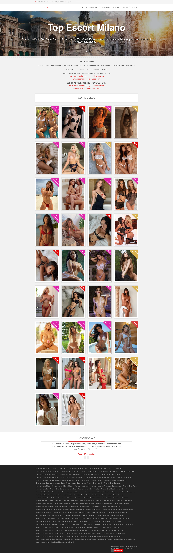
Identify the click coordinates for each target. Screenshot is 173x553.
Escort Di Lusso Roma (59, 468)
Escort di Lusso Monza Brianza (108, 471)
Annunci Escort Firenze (65, 486)
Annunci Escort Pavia (71, 501)
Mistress (125, 7)
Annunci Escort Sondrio (43, 509)
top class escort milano (82, 512)
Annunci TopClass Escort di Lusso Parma (49, 501)
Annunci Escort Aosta (130, 486)
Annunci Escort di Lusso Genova (46, 486)
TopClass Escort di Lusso (90, 7)
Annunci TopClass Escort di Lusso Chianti (107, 536)
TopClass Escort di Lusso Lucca (68, 524)
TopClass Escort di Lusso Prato (112, 521)
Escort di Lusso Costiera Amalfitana (71, 477)
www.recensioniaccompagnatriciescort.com (86, 76)
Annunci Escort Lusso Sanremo (46, 518)
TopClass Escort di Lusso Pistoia (46, 524)
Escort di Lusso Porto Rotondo (110, 474)
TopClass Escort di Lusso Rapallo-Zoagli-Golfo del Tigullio (93, 539)
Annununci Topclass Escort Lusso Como (66, 471)
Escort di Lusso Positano (107, 477)
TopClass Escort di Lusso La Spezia (117, 518)
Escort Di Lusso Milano (42, 468)
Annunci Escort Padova (103, 498)
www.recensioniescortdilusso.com (86, 79)
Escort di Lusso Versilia (43, 480)
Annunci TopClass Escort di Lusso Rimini (107, 527)
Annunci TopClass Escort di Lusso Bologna (49, 527)
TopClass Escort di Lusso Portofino (47, 477)
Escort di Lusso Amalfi (124, 477)
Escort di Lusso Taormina (94, 480)
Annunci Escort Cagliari (91, 489)
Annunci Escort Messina (115, 495)
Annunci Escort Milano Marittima (46, 498)
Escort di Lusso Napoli (115, 468)
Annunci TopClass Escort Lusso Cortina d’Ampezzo (52, 492)
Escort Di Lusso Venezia (43, 471)
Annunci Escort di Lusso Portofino (84, 503)
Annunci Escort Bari (42, 489)
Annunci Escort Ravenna (121, 503)
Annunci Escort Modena (65, 498)
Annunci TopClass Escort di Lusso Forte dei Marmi (68, 480)
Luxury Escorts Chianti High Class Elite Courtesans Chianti (55, 542)
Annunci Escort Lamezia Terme (96, 495)
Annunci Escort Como (123, 489)
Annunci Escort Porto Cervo (62, 503)
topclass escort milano (99, 512)
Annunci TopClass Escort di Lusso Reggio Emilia (51, 506)
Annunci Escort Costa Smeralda (80, 492)
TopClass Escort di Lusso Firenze (95, 468)
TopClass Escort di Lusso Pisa (67, 521)
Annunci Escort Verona (109, 509)
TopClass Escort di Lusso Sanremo (69, 518)
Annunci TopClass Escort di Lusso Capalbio (50, 533)
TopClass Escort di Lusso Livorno (89, 521)
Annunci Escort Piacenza (44, 503)
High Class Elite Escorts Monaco (46, 515)
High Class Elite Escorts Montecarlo (69, 515)
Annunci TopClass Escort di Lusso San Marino (118, 524)
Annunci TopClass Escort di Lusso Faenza (78, 527)
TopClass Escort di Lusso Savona (124, 539)
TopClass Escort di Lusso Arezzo (90, 524)
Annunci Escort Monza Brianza (85, 498)
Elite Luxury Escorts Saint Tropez (113, 515)
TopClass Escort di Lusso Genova (46, 474)
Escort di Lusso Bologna (75, 468)
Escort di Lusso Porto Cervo (90, 474)
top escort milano (68, 512)
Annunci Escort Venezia (94, 483)
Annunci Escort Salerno (98, 506)
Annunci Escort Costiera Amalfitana (103, 492)
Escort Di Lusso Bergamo (89, 471)
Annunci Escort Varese (93, 509)
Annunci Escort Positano (104, 503)
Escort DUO (116, 7)
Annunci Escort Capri (108, 489)
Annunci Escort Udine (77, 509)
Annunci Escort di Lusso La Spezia (93, 518)
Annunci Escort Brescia (75, 489)
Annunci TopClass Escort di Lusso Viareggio (111, 533)
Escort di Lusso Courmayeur (45, 483)
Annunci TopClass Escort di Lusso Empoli (79, 536)
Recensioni (134, 7)
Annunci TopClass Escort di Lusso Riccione (50, 530)
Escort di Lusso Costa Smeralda (69, 474)
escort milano (57, 512)
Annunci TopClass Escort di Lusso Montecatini (80, 533)
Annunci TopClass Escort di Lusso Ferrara (49, 495)
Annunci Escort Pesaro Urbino (105, 501)
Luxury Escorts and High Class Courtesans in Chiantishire (54, 539)
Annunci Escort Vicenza (43, 512)
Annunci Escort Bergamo (58, 489)
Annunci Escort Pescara (124, 501)
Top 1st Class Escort (43, 8)
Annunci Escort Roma (79, 483)
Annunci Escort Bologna (112, 483)
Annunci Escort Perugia (86, 501)
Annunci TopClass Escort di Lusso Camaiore (50, 536)
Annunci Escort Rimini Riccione (79, 506)
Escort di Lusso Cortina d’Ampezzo (115, 480)
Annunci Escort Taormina (61, 509)
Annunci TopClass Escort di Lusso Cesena (79, 530)
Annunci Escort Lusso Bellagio (117, 512)
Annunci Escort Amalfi (98, 486)
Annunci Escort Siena (114, 506)
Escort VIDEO (105, 7)
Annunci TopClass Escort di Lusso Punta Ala (108, 530)
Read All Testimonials (86, 454)
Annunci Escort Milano (63, 483)
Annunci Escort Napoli (82, 486)
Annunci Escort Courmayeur (126, 492)
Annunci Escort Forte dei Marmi (74, 495)
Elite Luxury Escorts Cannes (92, 515)
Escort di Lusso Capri (91, 477)
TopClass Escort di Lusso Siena (46, 521)
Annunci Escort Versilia (125, 509)
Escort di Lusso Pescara (127, 471)
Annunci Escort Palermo (120, 498)
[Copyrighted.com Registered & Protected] (124, 550)
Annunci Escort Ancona (114, 486)
